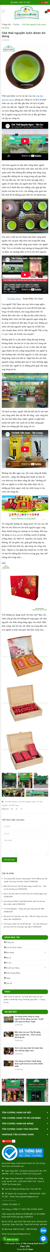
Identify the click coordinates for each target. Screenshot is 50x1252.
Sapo (31, 1249)
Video (8, 978)
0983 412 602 (18, 1229)
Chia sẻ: (5, 809)
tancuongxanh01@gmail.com (18, 1234)
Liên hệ (9, 983)
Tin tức (8, 963)
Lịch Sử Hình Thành (14, 947)
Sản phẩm (10, 953)
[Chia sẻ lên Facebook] (12, 809)
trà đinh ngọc (14, 805)
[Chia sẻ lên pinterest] (21, 809)
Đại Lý (8, 958)
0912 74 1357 (24, 2)
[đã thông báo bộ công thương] (23, 1152)
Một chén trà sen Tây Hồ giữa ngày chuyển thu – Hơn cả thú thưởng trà (28, 1034)
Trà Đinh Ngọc (14, 298)
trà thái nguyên (16, 535)
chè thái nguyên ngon (27, 802)
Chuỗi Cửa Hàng (12, 968)
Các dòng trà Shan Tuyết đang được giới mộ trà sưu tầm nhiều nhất (29, 1063)
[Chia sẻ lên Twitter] (17, 809)
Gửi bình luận (9, 860)
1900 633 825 (31, 1229)
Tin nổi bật (10, 1012)
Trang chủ (10, 942)
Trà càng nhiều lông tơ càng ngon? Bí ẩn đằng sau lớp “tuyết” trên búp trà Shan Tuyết (29, 1019)
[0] (46, 12)
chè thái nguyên (11, 802)
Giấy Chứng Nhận (13, 973)
